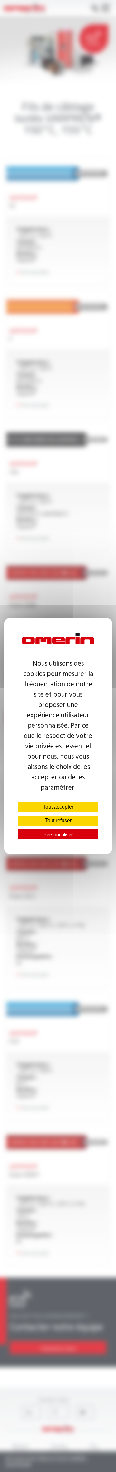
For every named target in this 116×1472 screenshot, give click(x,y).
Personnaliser (58, 834)
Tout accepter (58, 807)
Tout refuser (58, 820)
